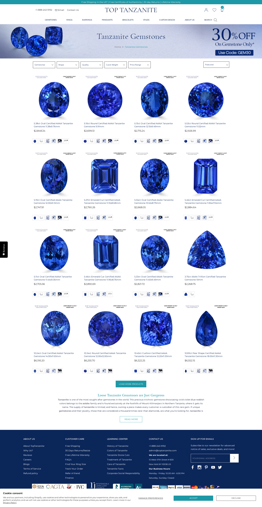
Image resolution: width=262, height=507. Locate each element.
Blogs (26, 464)
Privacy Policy (10, 502)
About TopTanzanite (33, 446)
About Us (189, 20)
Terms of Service (32, 468)
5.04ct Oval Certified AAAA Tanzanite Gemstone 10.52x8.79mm (153, 201)
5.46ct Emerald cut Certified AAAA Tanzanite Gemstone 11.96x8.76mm (102, 278)
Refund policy (30, 473)
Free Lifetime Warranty (77, 455)
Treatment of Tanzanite (119, 459)
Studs (146, 20)
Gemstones (51, 20)
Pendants (107, 20)
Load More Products (131, 384)
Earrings (87, 20)
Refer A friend (72, 473)
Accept (193, 498)
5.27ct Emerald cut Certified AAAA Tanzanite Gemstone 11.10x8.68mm (102, 201)
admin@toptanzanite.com (163, 450)
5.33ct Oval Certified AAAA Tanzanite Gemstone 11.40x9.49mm (153, 278)
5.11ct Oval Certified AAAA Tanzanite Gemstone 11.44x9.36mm (53, 278)
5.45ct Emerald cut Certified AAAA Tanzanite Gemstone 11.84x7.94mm (203, 201)
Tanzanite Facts (115, 468)
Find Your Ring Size (75, 464)
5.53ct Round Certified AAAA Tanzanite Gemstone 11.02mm (205, 125)
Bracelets (127, 20)
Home (117, 46)
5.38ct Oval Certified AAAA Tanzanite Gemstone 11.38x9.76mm (53, 125)
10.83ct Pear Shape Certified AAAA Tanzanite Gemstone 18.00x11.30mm (204, 355)
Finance (69, 477)
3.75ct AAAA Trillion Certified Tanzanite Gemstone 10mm (205, 278)
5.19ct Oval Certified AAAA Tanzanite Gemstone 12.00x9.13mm (53, 201)
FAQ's (68, 459)
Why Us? (28, 450)
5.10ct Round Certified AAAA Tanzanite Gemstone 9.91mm (104, 125)
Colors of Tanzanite (117, 450)
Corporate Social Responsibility (123, 473)
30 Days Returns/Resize (77, 450)
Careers (27, 459)
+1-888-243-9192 (43, 10)
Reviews (27, 455)
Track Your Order (74, 468)
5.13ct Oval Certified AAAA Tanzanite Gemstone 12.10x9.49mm (153, 125)
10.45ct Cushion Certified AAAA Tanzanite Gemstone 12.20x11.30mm (153, 355)
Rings (69, 20)
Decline (236, 498)
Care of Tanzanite (116, 464)
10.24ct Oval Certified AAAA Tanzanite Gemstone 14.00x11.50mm (54, 355)
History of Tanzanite (117, 446)
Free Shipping (72, 446)
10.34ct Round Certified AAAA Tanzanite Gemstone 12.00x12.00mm (105, 355)
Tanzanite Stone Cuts (118, 455)
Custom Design (167, 20)
